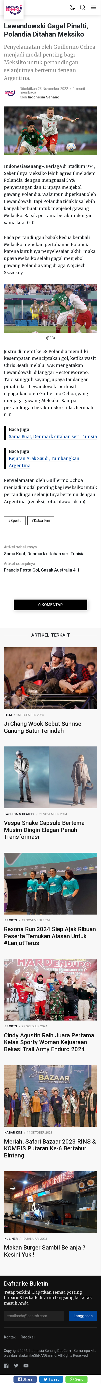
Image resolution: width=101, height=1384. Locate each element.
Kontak (10, 1337)
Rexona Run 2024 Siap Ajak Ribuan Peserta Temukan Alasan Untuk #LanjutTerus (50, 936)
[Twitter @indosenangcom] (16, 1365)
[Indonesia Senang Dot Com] (26, 1365)
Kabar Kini (42, 521)
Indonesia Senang (43, 97)
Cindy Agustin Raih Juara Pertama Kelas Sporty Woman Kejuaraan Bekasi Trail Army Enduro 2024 (49, 1042)
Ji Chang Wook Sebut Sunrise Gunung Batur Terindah (42, 727)
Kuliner (11, 1239)
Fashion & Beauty (19, 814)
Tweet (53, 1379)
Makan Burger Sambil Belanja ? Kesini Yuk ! (44, 1251)
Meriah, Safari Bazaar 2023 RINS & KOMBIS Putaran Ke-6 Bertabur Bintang (50, 1148)
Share (27, 1379)
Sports (16, 521)
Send (78, 1379)
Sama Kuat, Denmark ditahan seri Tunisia (53, 436)
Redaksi (28, 1337)
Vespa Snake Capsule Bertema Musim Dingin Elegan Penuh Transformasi (44, 830)
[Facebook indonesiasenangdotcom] (6, 1365)
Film (8, 715)
